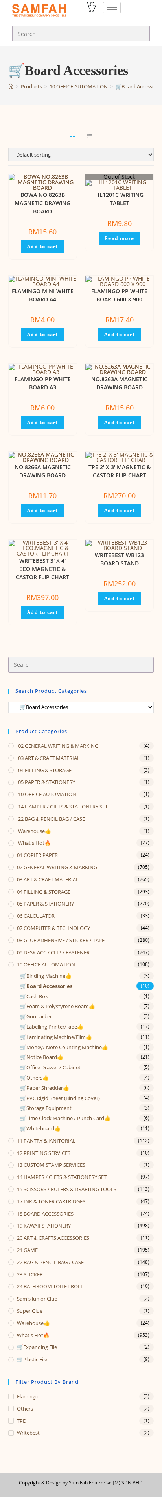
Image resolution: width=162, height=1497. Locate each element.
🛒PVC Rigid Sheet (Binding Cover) (60, 1098)
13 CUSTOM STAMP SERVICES (51, 1164)
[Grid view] (72, 135)
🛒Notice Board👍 (41, 1057)
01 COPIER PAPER (37, 855)
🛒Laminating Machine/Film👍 (56, 1036)
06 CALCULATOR (36, 915)
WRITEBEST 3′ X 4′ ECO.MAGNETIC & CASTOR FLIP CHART (42, 569)
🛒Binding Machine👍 (46, 975)
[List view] (89, 135)
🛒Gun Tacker (36, 1016)
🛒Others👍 (34, 1077)
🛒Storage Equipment (46, 1108)
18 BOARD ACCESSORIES (45, 1213)
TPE (21, 1420)
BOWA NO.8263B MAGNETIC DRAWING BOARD (42, 203)
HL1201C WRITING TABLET (119, 199)
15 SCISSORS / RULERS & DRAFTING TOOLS (66, 1189)
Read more (119, 238)
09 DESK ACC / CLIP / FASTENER (53, 952)
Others (25, 1408)
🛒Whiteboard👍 (40, 1128)
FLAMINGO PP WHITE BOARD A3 (43, 383)
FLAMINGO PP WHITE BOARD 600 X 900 (119, 295)
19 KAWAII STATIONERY (44, 1225)
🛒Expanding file (37, 1347)
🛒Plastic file (32, 1359)
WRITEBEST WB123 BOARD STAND (119, 559)
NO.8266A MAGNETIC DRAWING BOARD (43, 471)
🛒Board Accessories (46, 986)
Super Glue (29, 1310)
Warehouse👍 (34, 831)
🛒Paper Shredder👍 (44, 1087)
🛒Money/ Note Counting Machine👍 (64, 1047)
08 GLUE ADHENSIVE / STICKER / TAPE (61, 940)
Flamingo (28, 1396)
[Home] (10, 86)
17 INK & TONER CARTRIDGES (51, 1201)
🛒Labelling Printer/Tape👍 (51, 1026)
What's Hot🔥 (34, 842)
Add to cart (42, 246)
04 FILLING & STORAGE (44, 770)
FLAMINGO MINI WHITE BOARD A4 (43, 295)
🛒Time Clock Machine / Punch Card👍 (65, 1118)
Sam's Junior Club (37, 1298)
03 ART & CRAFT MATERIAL (48, 758)
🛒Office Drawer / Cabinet (50, 1067)
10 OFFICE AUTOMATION (46, 794)
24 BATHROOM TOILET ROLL (50, 1286)
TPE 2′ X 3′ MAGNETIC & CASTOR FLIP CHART (119, 471)
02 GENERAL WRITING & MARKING (57, 745)
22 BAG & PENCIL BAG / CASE (51, 818)
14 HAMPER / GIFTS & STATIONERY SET (62, 806)
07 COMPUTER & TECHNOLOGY (53, 928)
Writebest (28, 1432)
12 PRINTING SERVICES (43, 1152)
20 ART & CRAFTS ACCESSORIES (53, 1237)
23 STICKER (30, 1274)
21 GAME (27, 1250)
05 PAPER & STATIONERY (46, 782)
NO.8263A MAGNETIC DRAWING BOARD (119, 383)
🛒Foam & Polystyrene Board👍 (57, 1006)
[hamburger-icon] (112, 7)
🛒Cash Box (34, 996)
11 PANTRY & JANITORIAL (46, 1140)
